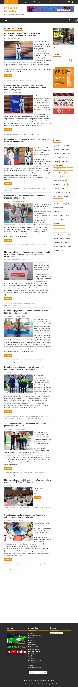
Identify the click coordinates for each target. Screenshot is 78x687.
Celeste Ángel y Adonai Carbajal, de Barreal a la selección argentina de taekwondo (24, 516)
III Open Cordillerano (40, 507)
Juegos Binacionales (59, 188)
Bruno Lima (56, 157)
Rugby (67, 215)
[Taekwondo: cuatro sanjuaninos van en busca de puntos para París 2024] (18, 432)
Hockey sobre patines (59, 184)
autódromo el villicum (59, 153)
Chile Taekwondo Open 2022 (15, 418)
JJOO (69, 184)
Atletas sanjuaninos (34, 635)
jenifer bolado (37, 188)
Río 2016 (55, 219)
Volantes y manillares (35, 667)
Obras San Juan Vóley (59, 204)
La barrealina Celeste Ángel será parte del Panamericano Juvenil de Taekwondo (22, 34)
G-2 (25, 418)
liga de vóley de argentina (60, 196)
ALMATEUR (67, 146)
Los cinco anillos (33, 649)
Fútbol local (56, 177)
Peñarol (70, 204)
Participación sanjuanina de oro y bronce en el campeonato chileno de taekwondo (24, 368)
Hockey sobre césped (59, 180)
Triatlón (55, 238)
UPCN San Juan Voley (59, 246)
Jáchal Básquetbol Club (60, 192)
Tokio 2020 (68, 235)
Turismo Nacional (58, 242)
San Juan (62, 219)
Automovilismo (65, 149)
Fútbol (67, 173)
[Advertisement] (63, 126)
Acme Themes (56, 684)
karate (43, 188)
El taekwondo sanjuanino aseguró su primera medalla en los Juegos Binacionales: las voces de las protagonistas (27, 254)
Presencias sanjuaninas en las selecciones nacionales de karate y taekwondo (27, 140)
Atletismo (56, 149)
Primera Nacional (58, 211)
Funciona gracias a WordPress (26, 684)
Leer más (8, 75)
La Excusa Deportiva (10, 9)
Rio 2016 (31, 654)
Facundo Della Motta (59, 169)
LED (20, 39)
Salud (30, 656)
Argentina (31, 633)
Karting (71, 192)
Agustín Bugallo (57, 146)
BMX (69, 153)
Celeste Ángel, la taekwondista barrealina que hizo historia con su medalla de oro (26, 312)
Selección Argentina (59, 227)
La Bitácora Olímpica (34, 647)
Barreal (24, 507)
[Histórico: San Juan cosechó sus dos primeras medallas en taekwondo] (18, 204)
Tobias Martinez (58, 235)
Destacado (9, 80)
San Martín (56, 223)
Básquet (64, 157)
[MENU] (76, 20)
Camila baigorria (39, 360)
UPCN (67, 242)
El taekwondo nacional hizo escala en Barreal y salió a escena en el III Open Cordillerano (27, 481)
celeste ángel (25, 80)
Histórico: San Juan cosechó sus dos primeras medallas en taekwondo (24, 197)
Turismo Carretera (65, 238)
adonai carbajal (29, 245)
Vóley (69, 246)
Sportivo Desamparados (60, 231)
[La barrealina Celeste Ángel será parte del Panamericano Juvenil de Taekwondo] (18, 42)
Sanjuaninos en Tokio (35, 660)
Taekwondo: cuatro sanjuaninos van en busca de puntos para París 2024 (25, 425)
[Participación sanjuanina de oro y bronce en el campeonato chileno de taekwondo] (18, 376)
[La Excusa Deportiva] (6, 20)
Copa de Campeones (66, 161)
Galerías (31, 642)
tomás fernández (19, 362)
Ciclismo (55, 161)
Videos (30, 665)
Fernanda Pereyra (58, 173)
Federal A (70, 169)
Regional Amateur (58, 215)
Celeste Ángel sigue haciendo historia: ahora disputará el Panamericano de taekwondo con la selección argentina (25, 87)
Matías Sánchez (58, 200)
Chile (5, 418)
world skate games (58, 250)
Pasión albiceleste (17, 134)
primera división (58, 207)
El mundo (31, 640)
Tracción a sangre (17, 245)
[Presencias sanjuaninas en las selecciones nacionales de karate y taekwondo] (18, 148)
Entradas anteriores (13, 570)
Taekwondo (32, 80)
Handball (64, 177)
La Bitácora (15, 80)
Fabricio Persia (57, 165)
